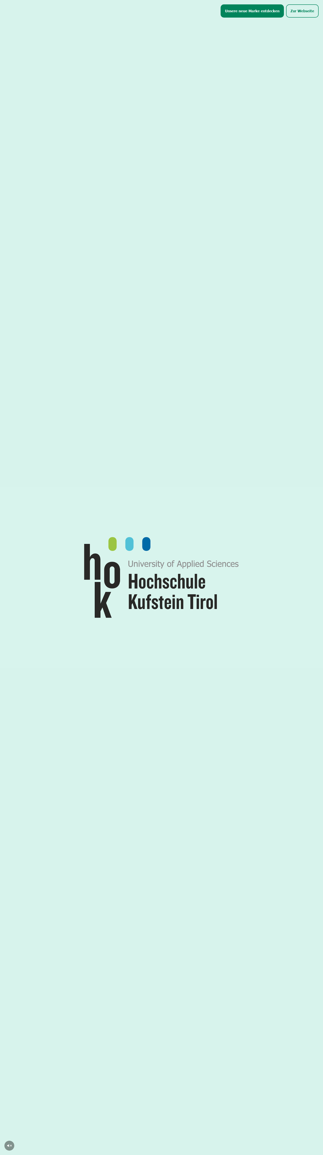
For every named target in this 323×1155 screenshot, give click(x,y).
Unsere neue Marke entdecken (252, 11)
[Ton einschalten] (9, 1146)
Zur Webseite (302, 11)
